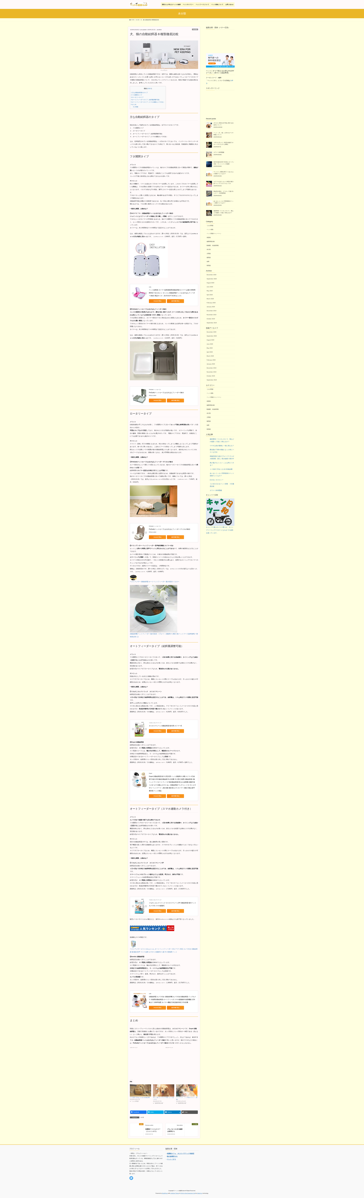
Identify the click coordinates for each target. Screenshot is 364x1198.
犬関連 (209, 253)
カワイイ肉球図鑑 (219, 152)
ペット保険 (210, 229)
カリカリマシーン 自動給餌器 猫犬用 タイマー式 (165, 726)
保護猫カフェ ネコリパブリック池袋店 (180, 1153)
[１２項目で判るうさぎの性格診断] (140, 1090)
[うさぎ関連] (191, 1127)
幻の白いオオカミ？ (216, 480)
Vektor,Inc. (199, 1193)
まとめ (133, 104)
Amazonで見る (157, 301)
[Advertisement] (146, 1062)
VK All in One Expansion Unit (187, 1193)
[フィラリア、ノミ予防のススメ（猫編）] (186, 1090)
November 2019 (211, 314)
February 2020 (211, 302)
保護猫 (209, 237)
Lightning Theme (174, 1193)
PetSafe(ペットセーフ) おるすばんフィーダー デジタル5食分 (169, 529)
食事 (208, 261)
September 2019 (212, 322)
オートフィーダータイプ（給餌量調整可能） (145, 99)
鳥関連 (209, 265)
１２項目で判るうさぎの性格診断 (140, 1097)
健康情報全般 (211, 241)
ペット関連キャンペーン (214, 233)
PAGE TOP (354, 1160)
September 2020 (212, 279)
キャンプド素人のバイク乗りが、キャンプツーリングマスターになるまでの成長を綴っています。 (219, 530)
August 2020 (210, 283)
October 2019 (211, 319)
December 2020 (211, 274)
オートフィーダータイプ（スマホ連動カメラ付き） (148, 102)
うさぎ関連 (210, 225)
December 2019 (211, 310)
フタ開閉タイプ (136, 95)
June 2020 (210, 287)
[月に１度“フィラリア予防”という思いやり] (163, 1090)
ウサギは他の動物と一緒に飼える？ (222, 445)
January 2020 (211, 306)
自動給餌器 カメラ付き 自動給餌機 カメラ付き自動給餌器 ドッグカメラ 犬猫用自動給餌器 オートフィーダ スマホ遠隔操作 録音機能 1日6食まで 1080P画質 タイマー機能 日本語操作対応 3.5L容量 (172, 999)
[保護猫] (136, 1128)
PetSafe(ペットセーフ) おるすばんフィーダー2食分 (166, 392)
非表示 (149, 88)
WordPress (165, 1193)
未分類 (195, 29)
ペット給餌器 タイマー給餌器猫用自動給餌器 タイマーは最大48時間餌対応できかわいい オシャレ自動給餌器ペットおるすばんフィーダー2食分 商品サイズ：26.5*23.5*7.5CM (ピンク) (172, 293)
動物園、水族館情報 (213, 245)
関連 (135, 107)
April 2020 (210, 294)
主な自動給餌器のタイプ (139, 92)
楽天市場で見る (175, 301)
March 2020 (210, 298)
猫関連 (209, 257)
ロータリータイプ (137, 97)
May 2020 (210, 291)
